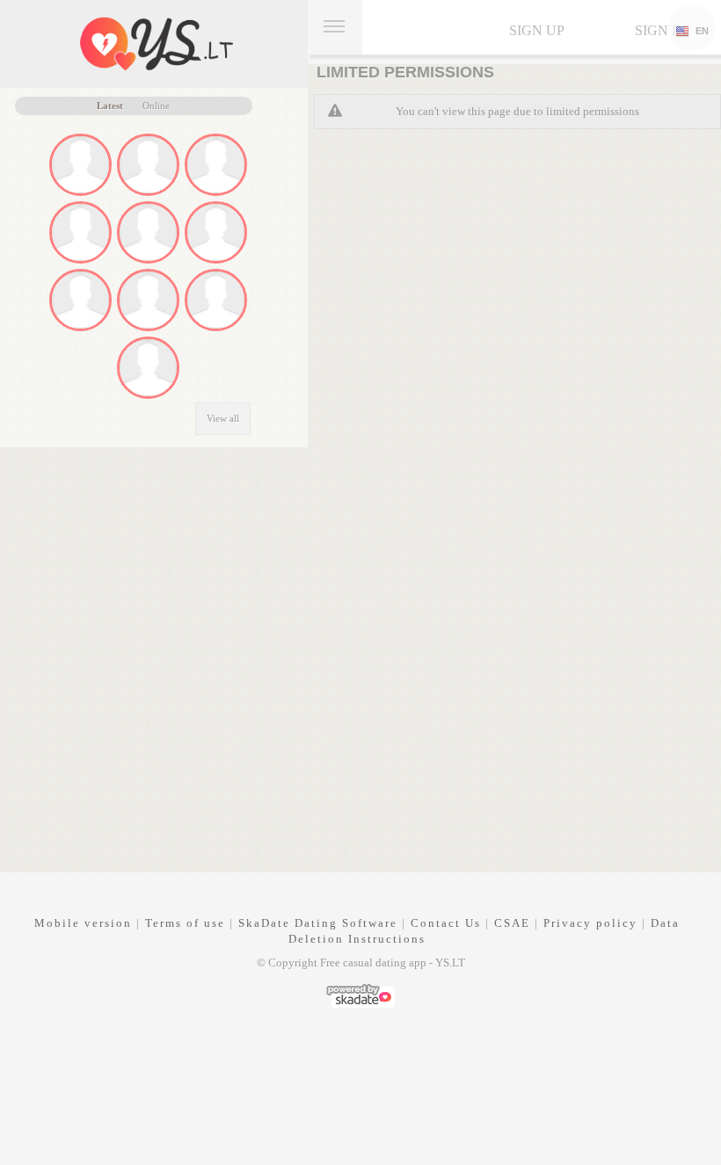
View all (223, 418)
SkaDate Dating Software (317, 923)
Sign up (536, 30)
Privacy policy (590, 923)
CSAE (512, 923)
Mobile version (83, 923)
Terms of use (185, 923)
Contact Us (446, 923)
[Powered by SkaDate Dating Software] (360, 994)
